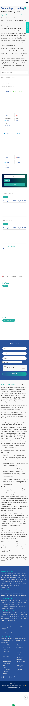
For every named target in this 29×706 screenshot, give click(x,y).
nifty (3, 83)
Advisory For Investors (20, 670)
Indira (13, 705)
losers (11, 193)
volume (5, 220)
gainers (5, 193)
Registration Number (6, 672)
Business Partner (21, 650)
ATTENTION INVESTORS (8, 384)
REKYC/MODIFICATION (19, 3)
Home (2, 77)
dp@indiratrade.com (15, 559)
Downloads (20, 647)
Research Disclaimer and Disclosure (21, 661)
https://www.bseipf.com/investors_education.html (14, 506)
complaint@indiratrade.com (8, 634)
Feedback (19, 652)
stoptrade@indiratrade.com (14, 640)
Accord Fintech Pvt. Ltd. (14, 687)
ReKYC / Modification (6, 668)
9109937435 (4, 642)
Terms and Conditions (20, 666)
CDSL (21, 384)
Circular (5, 659)
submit (14, 184)
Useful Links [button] (6, 656)
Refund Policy (6, 647)
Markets (8, 77)
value (10, 220)
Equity (13, 77)
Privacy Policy (6, 645)
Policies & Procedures (6, 650)
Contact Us (20, 655)
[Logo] (5, 3)
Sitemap (19, 645)
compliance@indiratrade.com (9, 627)
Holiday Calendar (7, 661)
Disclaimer (20, 657)
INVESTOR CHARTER (7, 636)
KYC (18, 384)
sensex (8, 83)
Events (4, 654)
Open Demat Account (6, 664)
